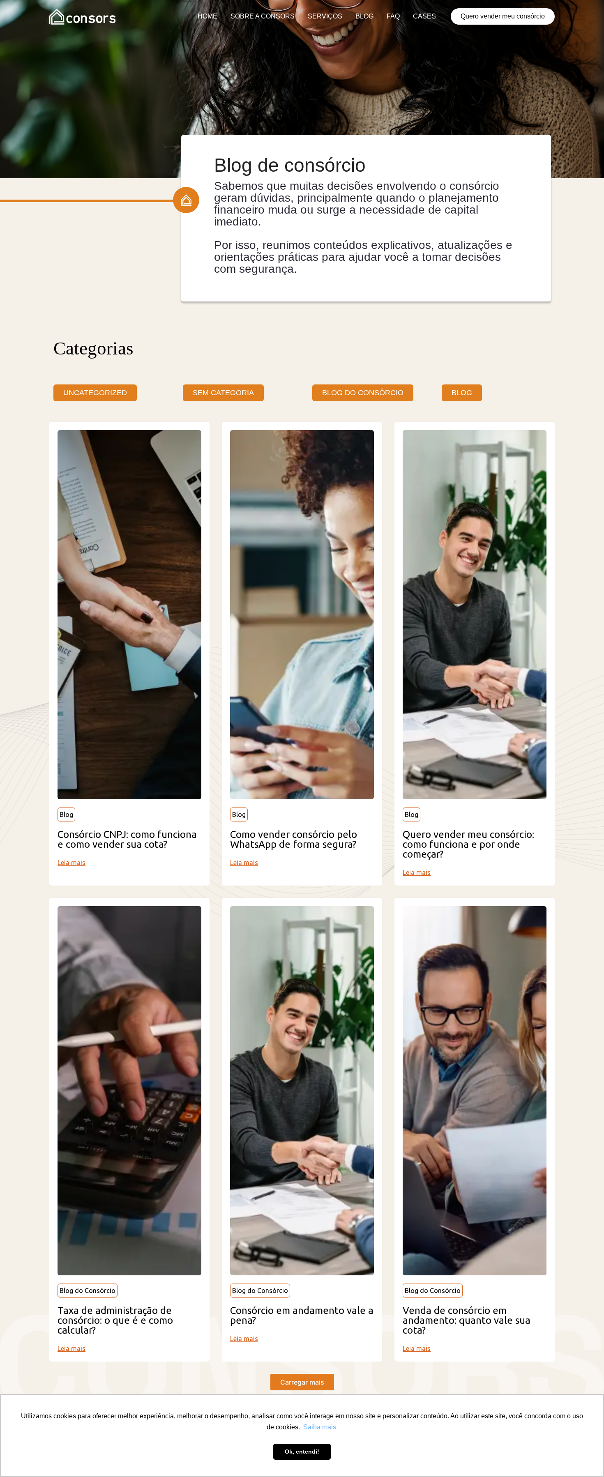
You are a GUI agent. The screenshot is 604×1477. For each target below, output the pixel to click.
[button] (302, 1382)
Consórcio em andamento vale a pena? (301, 1315)
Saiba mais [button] (319, 1427)
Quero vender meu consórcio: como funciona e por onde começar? (468, 844)
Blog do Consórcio (87, 1290)
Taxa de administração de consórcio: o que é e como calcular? (115, 1320)
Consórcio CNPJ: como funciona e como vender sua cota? (127, 839)
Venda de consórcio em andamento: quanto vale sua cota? (466, 1320)
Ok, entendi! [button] (302, 1451)
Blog (66, 814)
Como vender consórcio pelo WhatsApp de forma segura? (293, 839)
